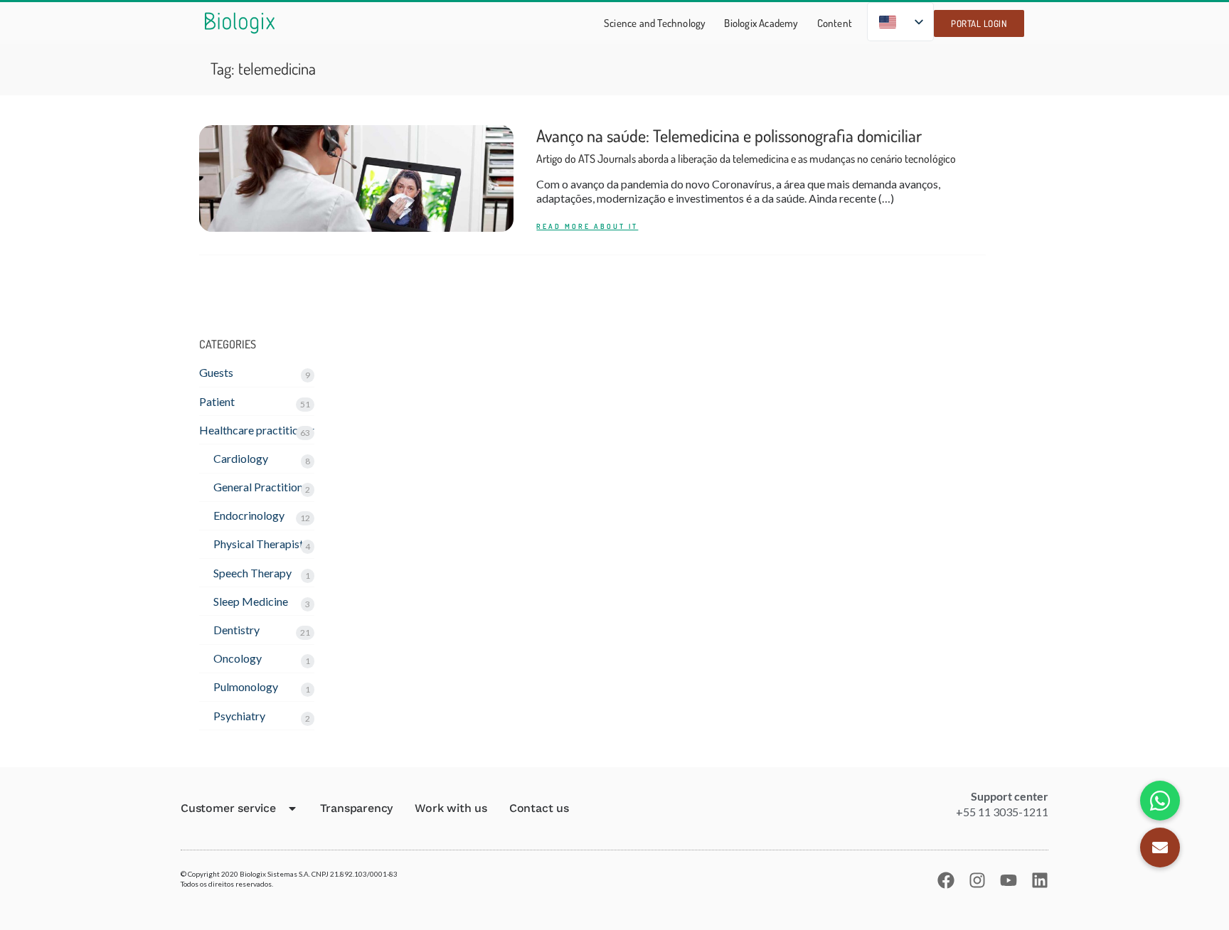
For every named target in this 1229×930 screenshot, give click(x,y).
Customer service (228, 808)
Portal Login (979, 23)
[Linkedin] (1039, 880)
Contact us (539, 808)
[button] (1160, 847)
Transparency (356, 808)
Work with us (451, 808)
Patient (217, 401)
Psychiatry (239, 715)
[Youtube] (1008, 880)
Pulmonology (245, 686)
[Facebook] (945, 880)
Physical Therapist (258, 543)
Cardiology (240, 458)
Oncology (237, 658)
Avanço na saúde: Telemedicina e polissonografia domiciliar (746, 145)
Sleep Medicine (250, 601)
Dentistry (236, 629)
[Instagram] (977, 880)
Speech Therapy (252, 572)
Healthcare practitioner (256, 430)
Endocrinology (248, 515)
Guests (216, 372)
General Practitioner (263, 486)
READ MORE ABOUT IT (587, 226)
